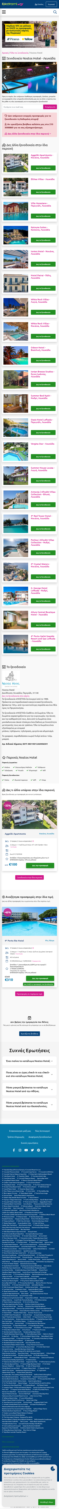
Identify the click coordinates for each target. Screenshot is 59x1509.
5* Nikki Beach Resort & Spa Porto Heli (14, 1231)
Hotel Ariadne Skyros (34, 1381)
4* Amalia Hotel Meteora (10, 1244)
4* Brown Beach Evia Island (10, 1206)
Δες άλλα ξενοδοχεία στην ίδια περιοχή (28, 133)
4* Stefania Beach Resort (47, 1214)
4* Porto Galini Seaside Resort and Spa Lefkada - (43, 638)
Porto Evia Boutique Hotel (40, 1221)
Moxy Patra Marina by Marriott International (16, 1227)
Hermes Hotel (19, 1323)
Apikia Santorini (7, 1357)
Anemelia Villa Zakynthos (41, 1394)
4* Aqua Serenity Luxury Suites (11, 1402)
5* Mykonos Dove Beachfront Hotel (13, 1362)
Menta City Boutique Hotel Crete (43, 1387)
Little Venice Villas (36, 1396)
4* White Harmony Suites (47, 1362)
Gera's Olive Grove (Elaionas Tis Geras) (34, 1272)
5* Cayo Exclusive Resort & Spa (42, 1317)
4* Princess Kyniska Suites (26, 1283)
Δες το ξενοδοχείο (43, 168)
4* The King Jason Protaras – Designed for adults (17, 1417)
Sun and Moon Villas (26, 1295)
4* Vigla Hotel (41, 1370)
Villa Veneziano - (41, 204)
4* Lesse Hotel (6, 1208)
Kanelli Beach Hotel (46, 1200)
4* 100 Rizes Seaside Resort (10, 1246)
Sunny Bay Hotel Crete (9, 1283)
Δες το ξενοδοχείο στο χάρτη (15, 696)
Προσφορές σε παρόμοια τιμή (29, 994)
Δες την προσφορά (40, 865)
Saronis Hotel (22, 1259)
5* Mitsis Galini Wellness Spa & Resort (40, 1174)
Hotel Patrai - (41, 276)
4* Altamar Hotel (21, 1217)
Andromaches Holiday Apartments (13, 1360)
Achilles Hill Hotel (44, 1244)
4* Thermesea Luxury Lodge (23, 1327)
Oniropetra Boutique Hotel (34, 1234)
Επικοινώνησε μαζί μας (20, 1130)
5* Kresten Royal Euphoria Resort (12, 1340)
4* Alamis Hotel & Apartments (11, 1302)
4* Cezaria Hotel (42, 1240)
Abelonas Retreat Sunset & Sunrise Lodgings (16, 1406)
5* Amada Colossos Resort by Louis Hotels (15, 1404)
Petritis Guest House (46, 1298)
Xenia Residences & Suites (10, 1377)
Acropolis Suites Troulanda (42, 1315)
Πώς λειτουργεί (42, 1130)
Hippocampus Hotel (8, 1338)
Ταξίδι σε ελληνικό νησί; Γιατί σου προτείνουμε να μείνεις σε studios (23, 1450)
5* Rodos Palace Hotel (9, 1223)
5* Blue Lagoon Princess (9, 1193)
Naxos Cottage (22, 1383)
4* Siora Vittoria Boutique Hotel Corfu (14, 1253)
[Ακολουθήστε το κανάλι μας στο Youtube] (26, 1150)
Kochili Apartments (48, 1259)
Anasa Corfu (6, 1336)
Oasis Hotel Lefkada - (42, 421)
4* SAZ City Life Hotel (23, 1221)
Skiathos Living (6, 1274)
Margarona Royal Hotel (22, 1219)
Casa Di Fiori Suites (8, 1370)
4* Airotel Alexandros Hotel (21, 1285)
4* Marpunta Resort (8, 1221)
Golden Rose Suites (34, 1259)
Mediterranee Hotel (31, 1287)
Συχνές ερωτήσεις (29, 1143)
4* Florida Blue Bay (43, 1191)
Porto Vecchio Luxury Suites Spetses (13, 1415)
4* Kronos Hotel (7, 1195)
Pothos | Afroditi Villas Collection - (42, 542)
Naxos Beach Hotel (47, 1336)
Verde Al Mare (27, 1315)
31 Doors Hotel (7, 1313)
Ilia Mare (20, 1306)
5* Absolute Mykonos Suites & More (23, 1261)
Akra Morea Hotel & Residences (29, 1210)
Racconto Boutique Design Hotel (42, 1274)
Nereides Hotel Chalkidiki (10, 1421)
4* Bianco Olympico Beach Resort (31, 1180)
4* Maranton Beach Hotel (26, 1189)
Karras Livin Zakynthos (9, 1392)
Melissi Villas (20, 1366)
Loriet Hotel (42, 1278)
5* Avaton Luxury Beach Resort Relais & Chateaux (17, 1413)
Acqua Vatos (24, 1291)
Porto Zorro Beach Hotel (42, 1206)
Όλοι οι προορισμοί (8, 1442)
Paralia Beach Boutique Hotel (11, 1257)
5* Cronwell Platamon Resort (26, 1178)
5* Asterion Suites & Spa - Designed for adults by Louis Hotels (21, 1351)
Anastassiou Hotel (20, 1289)
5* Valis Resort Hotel (8, 1176)
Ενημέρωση (50, 107)
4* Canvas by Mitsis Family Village (42, 1338)
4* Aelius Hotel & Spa (34, 1253)
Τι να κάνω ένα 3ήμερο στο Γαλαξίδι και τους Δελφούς (18, 1461)
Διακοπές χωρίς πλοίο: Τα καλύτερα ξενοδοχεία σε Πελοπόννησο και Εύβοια (25, 1455)
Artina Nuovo (26, 1330)
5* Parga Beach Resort (36, 1291)
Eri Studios (15, 1336)
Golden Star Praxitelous (9, 1225)
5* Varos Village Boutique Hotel (30, 1364)
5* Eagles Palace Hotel (29, 1368)
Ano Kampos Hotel (47, 1310)
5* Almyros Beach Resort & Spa (29, 1336)
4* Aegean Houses (43, 1368)
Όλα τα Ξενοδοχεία (19, 52)
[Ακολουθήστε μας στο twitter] (32, 1150)
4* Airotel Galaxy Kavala (29, 1236)
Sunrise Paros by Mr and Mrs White (40, 1383)
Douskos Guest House (25, 1355)
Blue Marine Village (29, 1430)
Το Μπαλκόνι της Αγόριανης (44, 1261)
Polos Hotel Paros (7, 1323)
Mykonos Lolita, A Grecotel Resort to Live (15, 1396)
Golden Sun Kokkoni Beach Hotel (12, 1212)
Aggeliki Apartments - (42, 156)
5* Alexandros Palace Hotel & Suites (13, 1345)
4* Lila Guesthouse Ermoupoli (11, 1426)
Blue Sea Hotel (25, 1229)
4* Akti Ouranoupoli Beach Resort (12, 1287)
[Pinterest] (38, 1150)
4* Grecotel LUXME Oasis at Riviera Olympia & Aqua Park (19, 1214)
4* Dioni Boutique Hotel (9, 1238)
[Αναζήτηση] (55, 12)
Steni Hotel (24, 1293)
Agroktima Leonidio (29, 1251)
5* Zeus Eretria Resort (33, 1182)
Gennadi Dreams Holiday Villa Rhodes (30, 1423)
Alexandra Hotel (45, 1287)
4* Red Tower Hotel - (41, 517)
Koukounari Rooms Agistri (10, 1281)
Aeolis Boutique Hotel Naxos (11, 1236)
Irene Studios (27, 1204)
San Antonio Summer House (39, 1293)
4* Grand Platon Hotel (9, 1189)
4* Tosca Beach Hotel (8, 1185)
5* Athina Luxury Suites (35, 1321)
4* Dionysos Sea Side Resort (46, 1379)
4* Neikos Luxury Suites (9, 1249)
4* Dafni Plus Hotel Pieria (41, 1389)
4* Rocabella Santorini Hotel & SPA (13, 1342)
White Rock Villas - (40, 300)
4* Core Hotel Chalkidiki (21, 1276)
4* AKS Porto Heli (43, 1187)
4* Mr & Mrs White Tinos (33, 1208)
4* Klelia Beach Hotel (25, 1193)
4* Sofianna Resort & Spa (9, 1398)
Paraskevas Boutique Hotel (31, 1332)
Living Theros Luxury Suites (35, 1345)
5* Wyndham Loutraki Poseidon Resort (14, 1432)
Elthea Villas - (43, 179)
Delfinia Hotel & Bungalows (42, 1374)
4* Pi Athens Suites (41, 1300)
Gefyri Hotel (27, 1317)
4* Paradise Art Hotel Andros (34, 1212)
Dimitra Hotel (27, 1402)
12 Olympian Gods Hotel (9, 1210)
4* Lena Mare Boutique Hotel (25, 1347)
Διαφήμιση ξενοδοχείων (40, 1137)
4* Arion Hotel (30, 1191)
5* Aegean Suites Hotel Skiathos (21, 1389)
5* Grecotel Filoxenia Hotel (10, 1172)
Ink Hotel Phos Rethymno (38, 1404)
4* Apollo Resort (25, 1377)
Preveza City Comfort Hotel (25, 1308)
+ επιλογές (13, 847)
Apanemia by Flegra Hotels (40, 1227)
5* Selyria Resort (33, 1197)
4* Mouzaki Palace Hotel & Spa (11, 1202)
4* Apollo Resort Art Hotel (10, 1266)
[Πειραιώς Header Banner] (29, 34)
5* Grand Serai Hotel (8, 1178)
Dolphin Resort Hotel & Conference (13, 1400)
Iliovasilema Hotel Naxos (28, 1379)
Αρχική (5, 52)
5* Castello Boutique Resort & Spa (12, 1334)
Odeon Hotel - (40, 348)
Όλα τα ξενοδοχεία (8, 1436)
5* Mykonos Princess (38, 1330)
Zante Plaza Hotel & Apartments (24, 1195)
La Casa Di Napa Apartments (10, 1293)
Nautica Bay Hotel (42, 1178)
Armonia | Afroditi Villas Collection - (43, 494)
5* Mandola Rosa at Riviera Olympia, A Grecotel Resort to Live (21, 1170)
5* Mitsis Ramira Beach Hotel (11, 1330)
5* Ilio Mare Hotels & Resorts (42, 1185)
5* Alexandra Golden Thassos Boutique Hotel (33, 1238)
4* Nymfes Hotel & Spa (36, 1217)
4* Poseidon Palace (23, 1176)
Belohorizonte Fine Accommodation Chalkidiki (17, 1409)
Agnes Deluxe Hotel (8, 1308)
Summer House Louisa (35, 1313)
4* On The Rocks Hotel (9, 1383)
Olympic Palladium (8, 1366)
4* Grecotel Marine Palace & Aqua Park (14, 1174)
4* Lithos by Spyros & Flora (10, 1364)
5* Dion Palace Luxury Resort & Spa (13, 1191)
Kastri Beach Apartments (37, 1421)
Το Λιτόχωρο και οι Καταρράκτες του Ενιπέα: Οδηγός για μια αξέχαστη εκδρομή (26, 1459)
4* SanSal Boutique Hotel (44, 1319)
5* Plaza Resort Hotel (19, 1325)
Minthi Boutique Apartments (11, 1268)
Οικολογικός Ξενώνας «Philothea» (31, 1266)
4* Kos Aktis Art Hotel (23, 1338)
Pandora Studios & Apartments (11, 1411)
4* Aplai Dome (29, 1340)
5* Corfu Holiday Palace (30, 1200)
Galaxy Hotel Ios (7, 1300)
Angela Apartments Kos (40, 1377)
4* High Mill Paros (38, 1223)
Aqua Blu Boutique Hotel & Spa (24, 1349)
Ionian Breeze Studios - (42, 374)
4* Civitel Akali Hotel (43, 1347)
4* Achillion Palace (20, 1321)
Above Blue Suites (7, 1240)
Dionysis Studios (27, 1257)
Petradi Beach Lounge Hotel (11, 1368)
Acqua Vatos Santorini (9, 1259)
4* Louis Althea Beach (26, 1398)
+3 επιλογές (19, 954)
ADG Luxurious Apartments (28, 1244)
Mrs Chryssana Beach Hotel (10, 1229)
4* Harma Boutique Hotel (33, 1334)
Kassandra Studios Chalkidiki (31, 1426)
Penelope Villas (34, 1357)
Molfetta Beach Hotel (21, 1357)
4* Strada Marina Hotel (9, 1355)
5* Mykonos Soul (31, 1360)
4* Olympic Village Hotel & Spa (12, 1200)
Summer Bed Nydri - (41, 396)
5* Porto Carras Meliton (30, 1202)
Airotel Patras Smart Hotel (26, 1255)
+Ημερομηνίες (36, 961)
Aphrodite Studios (37, 1285)
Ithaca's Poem (43, 1270)
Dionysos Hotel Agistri (37, 1353)
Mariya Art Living (7, 1349)
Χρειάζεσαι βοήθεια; (29, 1033)
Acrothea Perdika (7, 1270)
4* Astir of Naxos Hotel (33, 1366)
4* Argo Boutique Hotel (35, 1325)
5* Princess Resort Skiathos (21, 1274)
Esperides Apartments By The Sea (12, 1304)
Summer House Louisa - (43, 469)
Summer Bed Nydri (25, 1394)
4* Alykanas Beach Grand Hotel (11, 1204)
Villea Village (50, 1353)
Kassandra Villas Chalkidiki (10, 1428)
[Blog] (44, 1150)
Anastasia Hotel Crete (40, 1402)
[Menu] (3, 11)
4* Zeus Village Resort (30, 1411)
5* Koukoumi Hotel (49, 1327)
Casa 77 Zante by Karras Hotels (11, 1317)
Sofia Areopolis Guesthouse (43, 1419)
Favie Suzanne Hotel (25, 1225)
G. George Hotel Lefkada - (39, 590)
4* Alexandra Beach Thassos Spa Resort (34, 1268)
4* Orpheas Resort (29, 1385)
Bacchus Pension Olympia (44, 1283)
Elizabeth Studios (7, 1219)
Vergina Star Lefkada (31, 1298)
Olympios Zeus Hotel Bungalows (35, 1306)
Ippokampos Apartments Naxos (25, 1370)
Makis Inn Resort (48, 1334)
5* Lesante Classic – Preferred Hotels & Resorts (16, 1387)
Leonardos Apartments (28, 1246)
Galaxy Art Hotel (7, 1276)
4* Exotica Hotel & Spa (24, 1185)
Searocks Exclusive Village (28, 1263)
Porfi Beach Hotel (42, 1385)
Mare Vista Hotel (18, 1208)
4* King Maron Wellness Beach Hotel (31, 1281)
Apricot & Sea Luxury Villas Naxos (28, 1392)
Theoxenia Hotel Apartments (43, 1204)
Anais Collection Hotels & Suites (30, 1310)
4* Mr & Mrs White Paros (30, 1302)
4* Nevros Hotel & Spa (9, 1306)
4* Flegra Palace (7, 1327)
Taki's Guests (24, 1421)
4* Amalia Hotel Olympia (41, 1225)
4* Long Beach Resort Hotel (10, 1180)
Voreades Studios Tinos (9, 1423)
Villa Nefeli (37, 1327)
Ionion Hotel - (42, 252)
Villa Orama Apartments (43, 1308)
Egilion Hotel (49, 1242)
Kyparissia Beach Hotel (35, 1289)
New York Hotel (7, 1321)
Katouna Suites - (40, 228)
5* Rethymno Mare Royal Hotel (12, 1385)
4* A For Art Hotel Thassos (10, 1263)
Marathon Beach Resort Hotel (11, 1272)
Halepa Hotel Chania (8, 1372)
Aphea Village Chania (40, 1409)
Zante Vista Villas (31, 1400)
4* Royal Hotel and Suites (10, 1291)
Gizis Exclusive (6, 1325)
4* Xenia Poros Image (41, 1193)
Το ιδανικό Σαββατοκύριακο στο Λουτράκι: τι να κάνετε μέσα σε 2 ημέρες (24, 1452)
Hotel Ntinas (6, 1261)
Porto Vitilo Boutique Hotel (40, 1219)
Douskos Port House (8, 1242)
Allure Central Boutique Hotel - (43, 613)
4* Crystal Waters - (40, 565)
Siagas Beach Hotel (46, 1202)
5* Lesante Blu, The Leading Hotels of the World (17, 1374)
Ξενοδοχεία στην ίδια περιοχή (29, 877)
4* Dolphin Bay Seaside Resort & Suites (14, 1197)
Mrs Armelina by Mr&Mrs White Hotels (14, 1381)
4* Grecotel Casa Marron (29, 1172)
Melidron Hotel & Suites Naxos (34, 1304)
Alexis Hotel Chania (8, 1347)
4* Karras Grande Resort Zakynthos (13, 1234)
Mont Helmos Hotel (25, 1249)
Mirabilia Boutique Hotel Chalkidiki (26, 1270)
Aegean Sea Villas (31, 1362)
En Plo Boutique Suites (41, 1355)
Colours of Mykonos (47, 1357)
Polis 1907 (5, 1389)
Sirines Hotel (43, 1236)
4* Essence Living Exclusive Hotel (12, 1298)
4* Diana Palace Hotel (36, 1242)
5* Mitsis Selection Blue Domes (35, 1323)
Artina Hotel (35, 1276)
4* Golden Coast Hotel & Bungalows (13, 1182)
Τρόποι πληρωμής (15, 1137)
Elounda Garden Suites (33, 1342)
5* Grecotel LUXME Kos (46, 1172)
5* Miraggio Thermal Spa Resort (25, 1240)
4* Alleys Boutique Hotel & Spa (11, 1430)
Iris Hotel (52, 1249)
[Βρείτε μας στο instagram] (20, 1150)
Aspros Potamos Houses (9, 1394)
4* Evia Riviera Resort (29, 1187)
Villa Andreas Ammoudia (10, 1295)
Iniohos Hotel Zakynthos (24, 1372)
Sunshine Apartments (41, 1257)
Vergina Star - (42, 443)
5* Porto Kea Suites (8, 1319)
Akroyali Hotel (32, 1231)
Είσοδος (40, 4)
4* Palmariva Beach (27, 1206)
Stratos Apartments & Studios (25, 1319)
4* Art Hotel (46, 1364)
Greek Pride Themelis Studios (23, 1300)
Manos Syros (47, 1266)
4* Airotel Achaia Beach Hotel (11, 1187)
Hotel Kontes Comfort (9, 1353)
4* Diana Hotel (42, 1246)
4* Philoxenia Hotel (8, 1217)
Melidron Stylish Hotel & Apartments (31, 1428)
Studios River (6, 1285)
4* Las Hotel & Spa (7, 1289)
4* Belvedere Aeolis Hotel (10, 1278)
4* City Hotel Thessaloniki (45, 1255)
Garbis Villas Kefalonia (40, 1249)
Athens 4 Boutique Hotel (10, 1310)
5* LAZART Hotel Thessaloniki (11, 1315)
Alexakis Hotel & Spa (19, 1313)
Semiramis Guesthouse (9, 1255)
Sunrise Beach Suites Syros (10, 1379)
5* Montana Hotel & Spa (38, 1176)
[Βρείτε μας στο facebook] (13, 1150)
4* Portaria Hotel (21, 1242)
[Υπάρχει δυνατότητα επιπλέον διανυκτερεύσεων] (33, 841)
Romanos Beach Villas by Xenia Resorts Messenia (17, 1419)
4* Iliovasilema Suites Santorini (12, 1251)
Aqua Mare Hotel (23, 1353)
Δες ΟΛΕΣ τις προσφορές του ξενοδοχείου (38, 984)
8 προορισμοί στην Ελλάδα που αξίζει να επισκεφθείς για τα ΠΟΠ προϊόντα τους (26, 1457)
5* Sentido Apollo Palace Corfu (12, 1332)
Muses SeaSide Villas (24, 1223)
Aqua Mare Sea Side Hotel (28, 1278)
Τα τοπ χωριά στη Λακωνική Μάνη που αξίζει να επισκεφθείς (20, 1463)
